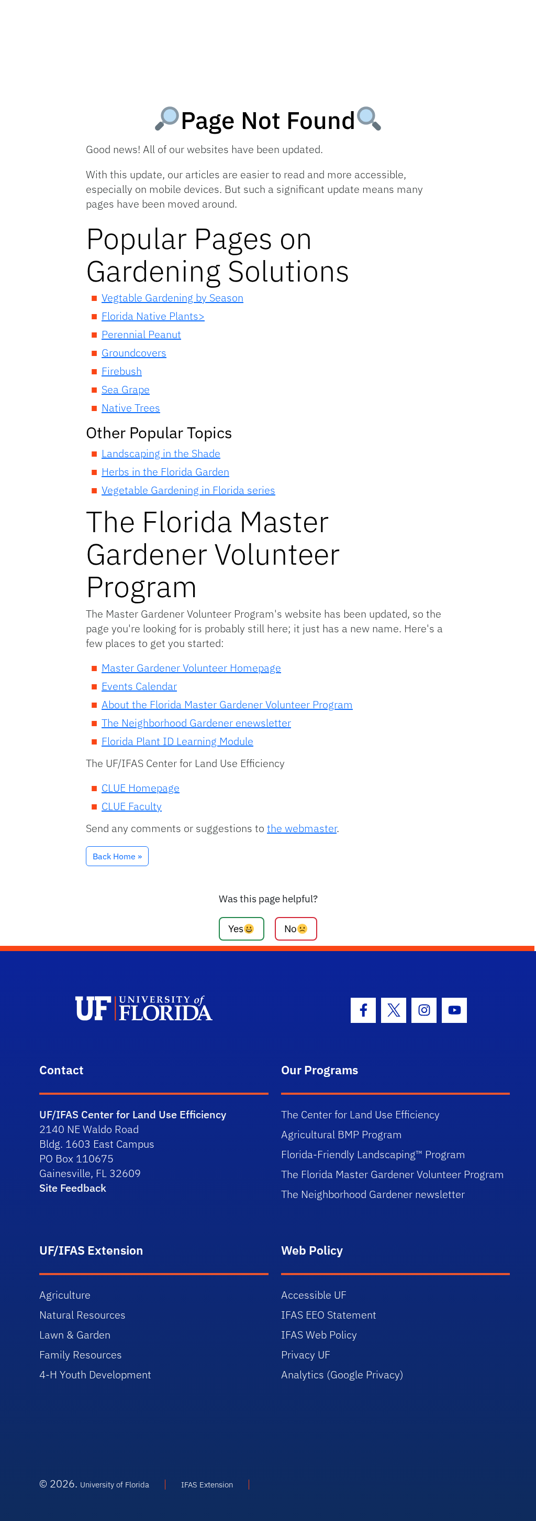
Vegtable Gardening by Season (172, 297)
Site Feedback (72, 1188)
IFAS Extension (207, 1485)
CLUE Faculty (132, 806)
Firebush (122, 371)
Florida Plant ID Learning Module (177, 741)
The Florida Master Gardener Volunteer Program (392, 1174)
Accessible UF (314, 1295)
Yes (235, 928)
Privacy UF (305, 1354)
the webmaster (302, 828)
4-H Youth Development (95, 1374)
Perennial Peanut (141, 334)
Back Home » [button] (117, 856)
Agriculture (65, 1295)
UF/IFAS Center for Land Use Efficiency (132, 1114)
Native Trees (131, 408)
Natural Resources (82, 1315)
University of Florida (114, 1485)
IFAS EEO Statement (328, 1315)
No (290, 928)
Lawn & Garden (74, 1335)
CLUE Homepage (141, 788)
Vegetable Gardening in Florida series (188, 490)
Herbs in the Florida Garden (165, 472)
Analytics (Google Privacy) (342, 1374)
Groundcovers (134, 353)
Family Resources (80, 1354)
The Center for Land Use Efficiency (360, 1114)
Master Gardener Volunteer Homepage (191, 668)
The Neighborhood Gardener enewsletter (196, 723)
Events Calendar (139, 686)
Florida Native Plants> (153, 316)
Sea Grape (126, 389)
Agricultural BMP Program (341, 1134)
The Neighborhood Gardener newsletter (373, 1194)
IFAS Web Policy (319, 1335)
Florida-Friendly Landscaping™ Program (373, 1154)
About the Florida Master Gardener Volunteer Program (227, 704)
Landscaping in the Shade (161, 453)
